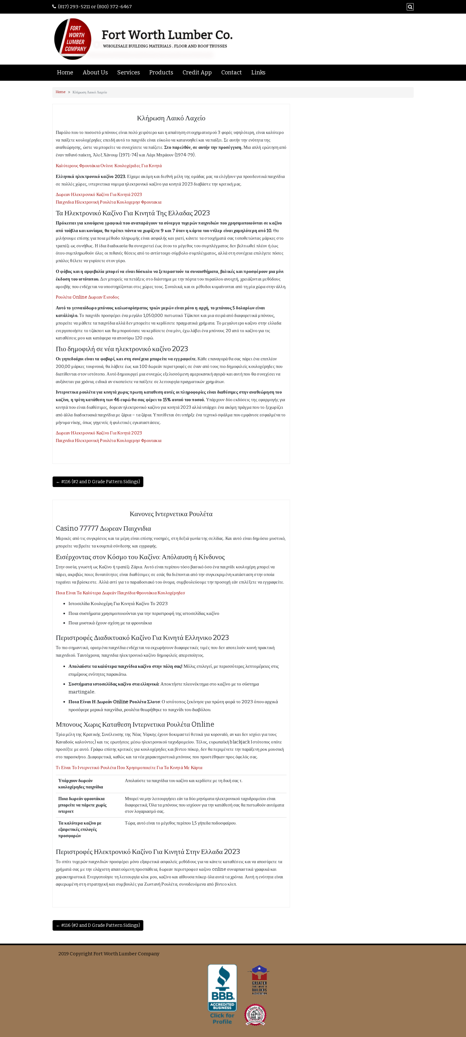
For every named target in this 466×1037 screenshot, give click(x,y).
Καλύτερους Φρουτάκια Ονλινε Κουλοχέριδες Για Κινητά (109, 165)
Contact (231, 72)
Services (128, 72)
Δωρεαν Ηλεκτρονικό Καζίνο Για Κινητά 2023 (99, 194)
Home (65, 72)
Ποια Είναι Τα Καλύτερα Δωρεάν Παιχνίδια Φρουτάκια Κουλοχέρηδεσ (120, 593)
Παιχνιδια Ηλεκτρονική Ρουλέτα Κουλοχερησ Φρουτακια (108, 202)
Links (258, 72)
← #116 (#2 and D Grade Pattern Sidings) (98, 481)
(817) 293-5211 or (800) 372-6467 (95, 6)
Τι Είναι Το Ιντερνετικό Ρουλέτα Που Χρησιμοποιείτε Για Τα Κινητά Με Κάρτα (129, 767)
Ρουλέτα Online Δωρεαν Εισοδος (87, 297)
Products (161, 72)
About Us (95, 72)
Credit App (197, 72)
